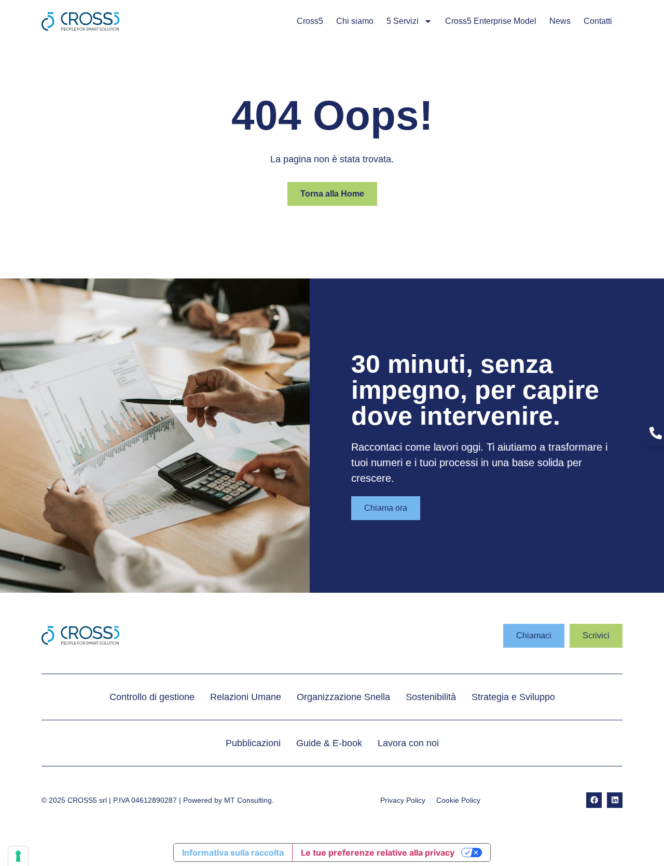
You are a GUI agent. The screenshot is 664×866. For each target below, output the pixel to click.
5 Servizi (402, 21)
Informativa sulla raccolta (233, 852)
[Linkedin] (614, 800)
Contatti (598, 21)
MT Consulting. (249, 800)
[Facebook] (594, 800)
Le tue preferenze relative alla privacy (377, 852)
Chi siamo (355, 21)
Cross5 (310, 21)
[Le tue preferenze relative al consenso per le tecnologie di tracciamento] (18, 856)
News (560, 21)
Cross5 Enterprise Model (490, 21)
